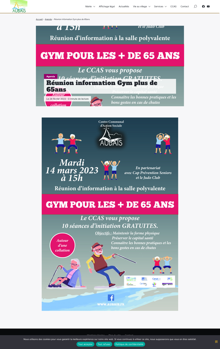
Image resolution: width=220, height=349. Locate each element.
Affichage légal (107, 6)
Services (158, 6)
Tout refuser (104, 344)
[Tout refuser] (216, 341)
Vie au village (140, 6)
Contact (185, 6)
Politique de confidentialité (129, 344)
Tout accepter (85, 344)
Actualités (124, 6)
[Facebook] (203, 6)
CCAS (173, 6)
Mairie (88, 6)
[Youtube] (208, 6)
